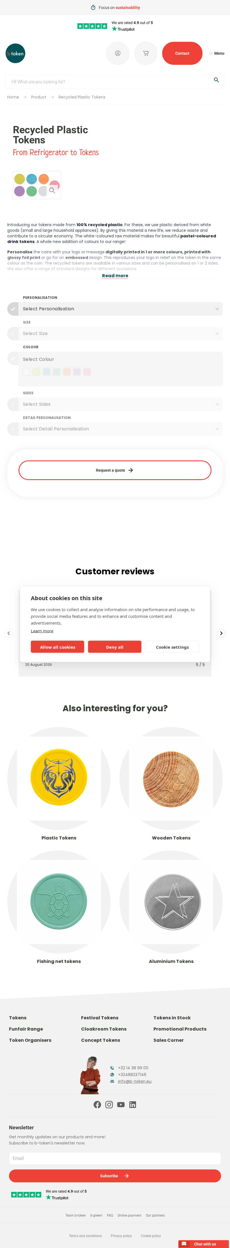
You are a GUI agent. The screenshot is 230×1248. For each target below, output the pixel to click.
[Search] (216, 81)
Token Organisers (30, 1040)
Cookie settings (172, 647)
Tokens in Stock (172, 1018)
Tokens (17, 1018)
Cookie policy (151, 1236)
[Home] (15, 53)
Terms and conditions (85, 1236)
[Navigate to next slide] (221, 633)
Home (13, 97)
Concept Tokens (100, 1040)
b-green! (96, 1215)
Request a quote (110, 470)
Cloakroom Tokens (104, 1029)
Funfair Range (26, 1029)
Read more (115, 275)
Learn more (42, 631)
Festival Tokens (99, 1018)
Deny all (114, 647)
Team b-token (75, 1215)
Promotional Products (179, 1029)
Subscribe (109, 1176)
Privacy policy (121, 1236)
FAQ (110, 1215)
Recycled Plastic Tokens (82, 97)
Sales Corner (168, 1040)
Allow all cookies (57, 647)
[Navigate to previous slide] (8, 633)
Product (39, 97)
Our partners (155, 1215)
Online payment (129, 1215)
